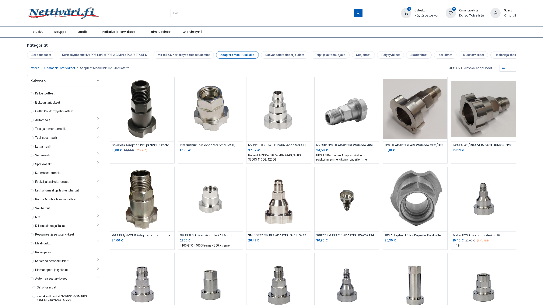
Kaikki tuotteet (45, 93)
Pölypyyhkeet (390, 55)
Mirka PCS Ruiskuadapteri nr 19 (476, 235)
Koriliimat (445, 55)
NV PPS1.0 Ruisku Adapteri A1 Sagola (207, 235)
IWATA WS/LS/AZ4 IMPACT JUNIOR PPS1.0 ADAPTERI (483, 145)
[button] (479, 68)
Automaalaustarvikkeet (59, 68)
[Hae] (358, 13)
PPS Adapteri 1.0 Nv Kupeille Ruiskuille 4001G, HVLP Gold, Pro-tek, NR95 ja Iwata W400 (415, 235)
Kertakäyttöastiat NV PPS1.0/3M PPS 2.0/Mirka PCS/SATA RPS (104, 55)
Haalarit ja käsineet (508, 55)
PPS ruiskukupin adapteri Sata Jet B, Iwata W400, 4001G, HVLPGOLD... (210, 145)
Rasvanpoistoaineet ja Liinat (284, 55)
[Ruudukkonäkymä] (504, 68)
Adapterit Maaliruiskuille (237, 55)
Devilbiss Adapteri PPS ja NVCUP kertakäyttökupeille (142, 145)
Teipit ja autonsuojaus (330, 55)
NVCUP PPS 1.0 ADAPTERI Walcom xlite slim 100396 (346, 145)
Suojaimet (363, 55)
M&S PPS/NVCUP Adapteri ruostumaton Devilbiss (142, 235)
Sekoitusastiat (41, 55)
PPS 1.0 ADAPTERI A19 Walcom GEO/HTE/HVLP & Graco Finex (415, 145)
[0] (406, 12)
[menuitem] (38, 31)
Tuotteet (33, 68)
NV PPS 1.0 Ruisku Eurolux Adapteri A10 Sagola (278, 145)
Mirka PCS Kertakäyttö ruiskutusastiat (184, 55)
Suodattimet (418, 55)
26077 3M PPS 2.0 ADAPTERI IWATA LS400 (346, 235)
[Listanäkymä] (512, 68)
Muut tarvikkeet (473, 55)
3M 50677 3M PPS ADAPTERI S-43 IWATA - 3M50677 (278, 235)
